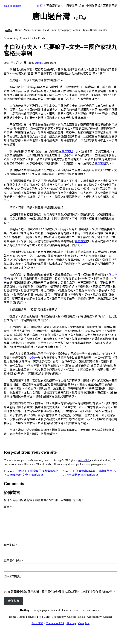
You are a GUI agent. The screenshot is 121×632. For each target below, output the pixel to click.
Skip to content (12, 5)
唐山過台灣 (51, 16)
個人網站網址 (12, 576)
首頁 (40, 5)
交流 (32, 357)
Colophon (83, 623)
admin (38, 62)
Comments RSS (55, 623)
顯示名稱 (10, 545)
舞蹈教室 (80, 241)
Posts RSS (37, 623)
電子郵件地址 (13, 560)
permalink (84, 460)
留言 (8, 507)
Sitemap (71, 623)
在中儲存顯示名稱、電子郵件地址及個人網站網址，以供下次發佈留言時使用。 (61, 591)
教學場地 (67, 151)
